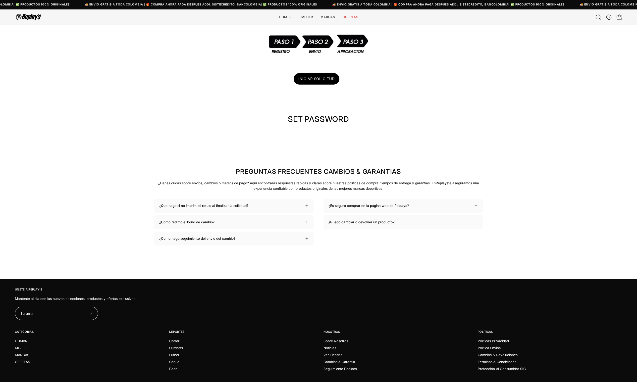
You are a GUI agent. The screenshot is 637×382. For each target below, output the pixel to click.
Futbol (174, 355)
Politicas (485, 332)
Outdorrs (176, 348)
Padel (173, 369)
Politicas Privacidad (493, 341)
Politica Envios (489, 348)
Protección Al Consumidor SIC (502, 369)
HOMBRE (22, 341)
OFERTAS (22, 362)
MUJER (21, 348)
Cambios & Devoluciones (498, 355)
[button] (328, 17)
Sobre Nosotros (335, 341)
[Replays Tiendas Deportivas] (28, 17)
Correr (174, 341)
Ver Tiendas (332, 355)
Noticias (329, 348)
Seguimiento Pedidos (340, 369)
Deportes (176, 332)
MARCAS (22, 355)
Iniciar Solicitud (316, 79)
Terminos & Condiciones (497, 362)
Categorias (24, 332)
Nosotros (331, 332)
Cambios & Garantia (339, 362)
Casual (174, 362)
